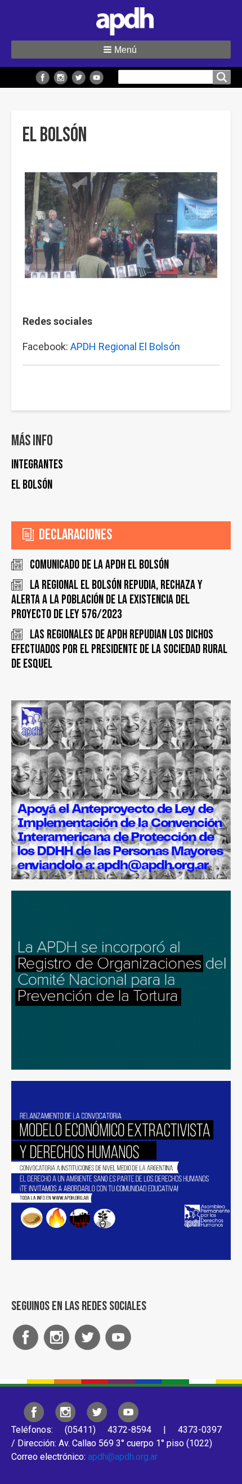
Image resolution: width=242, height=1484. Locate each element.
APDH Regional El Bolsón (125, 346)
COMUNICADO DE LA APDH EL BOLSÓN (99, 565)
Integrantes (37, 464)
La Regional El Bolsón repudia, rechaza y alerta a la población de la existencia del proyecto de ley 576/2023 (107, 600)
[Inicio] (121, 19)
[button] (121, 50)
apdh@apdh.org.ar (123, 1456)
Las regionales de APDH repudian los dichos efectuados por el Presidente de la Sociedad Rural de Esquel (119, 649)
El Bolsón (31, 485)
